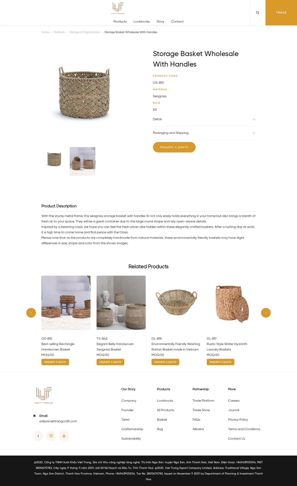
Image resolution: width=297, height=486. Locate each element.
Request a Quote (174, 147)
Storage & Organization (84, 32)
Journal (233, 410)
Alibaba (198, 429)
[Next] (266, 313)
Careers (234, 401)
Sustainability (131, 438)
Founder (127, 410)
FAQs (196, 419)
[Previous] (31, 313)
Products (120, 21)
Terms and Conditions (244, 429)
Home (45, 32)
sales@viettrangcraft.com (58, 421)
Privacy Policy (238, 419)
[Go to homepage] (149, 9)
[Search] (257, 12)
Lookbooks (142, 21)
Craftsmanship (132, 429)
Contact (177, 21)
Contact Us (236, 438)
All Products (165, 410)
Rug (160, 429)
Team (125, 419)
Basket (162, 419)
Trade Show (201, 410)
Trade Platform (203, 401)
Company (128, 401)
